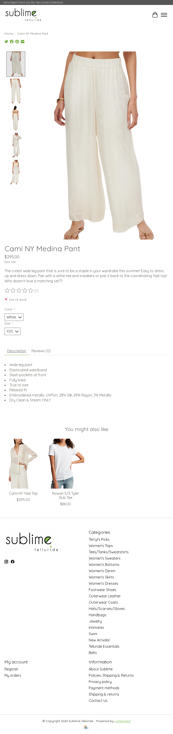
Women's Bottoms (104, 564)
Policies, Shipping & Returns (111, 675)
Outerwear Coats (103, 602)
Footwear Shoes (102, 589)
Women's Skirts (101, 577)
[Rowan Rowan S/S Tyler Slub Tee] (65, 464)
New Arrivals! (99, 640)
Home (9, 33)
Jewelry (95, 621)
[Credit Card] (86, 727)
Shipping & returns (104, 694)
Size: (9, 323)
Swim (93, 634)
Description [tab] (16, 351)
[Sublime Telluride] (23, 14)
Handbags (97, 615)
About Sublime (101, 669)
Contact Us (98, 700)
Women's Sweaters (105, 558)
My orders (13, 675)
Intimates (96, 627)
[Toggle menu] (163, 14)
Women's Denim (102, 571)
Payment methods (104, 688)
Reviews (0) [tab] (41, 351)
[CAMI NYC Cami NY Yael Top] (23, 464)
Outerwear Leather (105, 596)
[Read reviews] (19, 290)
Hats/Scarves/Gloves (107, 608)
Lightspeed (122, 721)
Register (11, 669)
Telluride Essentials (104, 646)
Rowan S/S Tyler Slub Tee (65, 495)
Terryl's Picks (99, 539)
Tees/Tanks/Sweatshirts (109, 552)
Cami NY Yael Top (23, 493)
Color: (10, 309)
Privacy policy (100, 681)
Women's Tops (101, 545)
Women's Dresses (103, 583)
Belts (93, 652)
